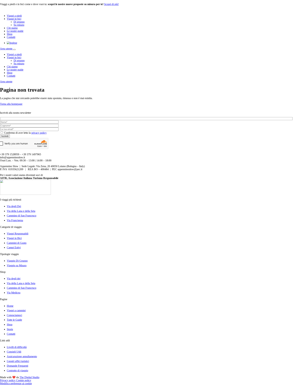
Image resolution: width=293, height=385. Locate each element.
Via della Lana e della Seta (21, 211)
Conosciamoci (14, 315)
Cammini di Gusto (16, 242)
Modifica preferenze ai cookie (16, 383)
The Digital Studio (29, 377)
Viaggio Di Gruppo (17, 260)
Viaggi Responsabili (17, 233)
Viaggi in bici (14, 18)
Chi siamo (12, 27)
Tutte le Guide (14, 319)
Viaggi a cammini (16, 310)
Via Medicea (13, 292)
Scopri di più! (111, 4)
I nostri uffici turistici (18, 361)
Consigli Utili (14, 351)
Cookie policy (23, 380)
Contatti (11, 37)
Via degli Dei (14, 206)
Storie (10, 329)
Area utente (6, 48)
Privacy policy (8, 380)
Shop (9, 34)
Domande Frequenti (17, 365)
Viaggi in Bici (14, 238)
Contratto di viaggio (17, 370)
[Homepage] (15, 9)
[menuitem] (12, 42)
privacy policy (39, 132)
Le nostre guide (15, 31)
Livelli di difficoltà (17, 347)
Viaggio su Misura (16, 265)
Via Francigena (15, 220)
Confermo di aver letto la (25, 132)
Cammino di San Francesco (21, 215)
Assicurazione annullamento (22, 356)
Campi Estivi (14, 247)
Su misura (19, 24)
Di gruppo (19, 21)
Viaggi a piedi (14, 15)
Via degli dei (13, 278)
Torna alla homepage (11, 103)
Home (10, 305)
